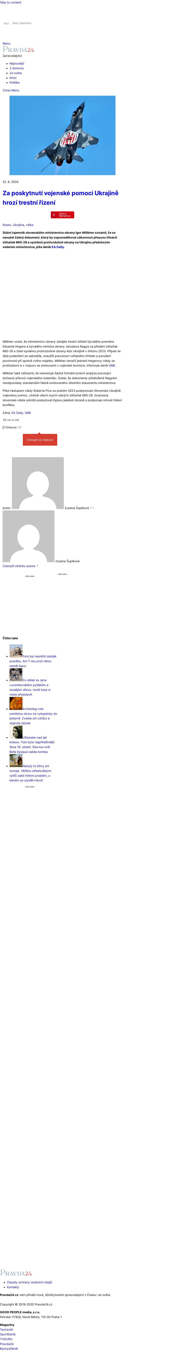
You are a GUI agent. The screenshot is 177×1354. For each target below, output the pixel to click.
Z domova (17, 68)
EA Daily (58, 247)
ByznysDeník (9, 1348)
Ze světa (16, 73)
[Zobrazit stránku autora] (37, 566)
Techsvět (6, 1329)
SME (112, 365)
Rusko (7, 225)
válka (29, 225)
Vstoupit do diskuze (40, 439)
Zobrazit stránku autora (19, 566)
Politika (15, 82)
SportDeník (8, 1334)
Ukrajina (18, 225)
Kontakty (13, 1287)
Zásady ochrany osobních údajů (29, 1282)
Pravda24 (7, 1344)
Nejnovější (17, 63)
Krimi (13, 78)
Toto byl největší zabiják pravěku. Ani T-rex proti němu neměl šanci (33, 661)
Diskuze (13, 427)
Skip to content (10, 2)
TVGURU (6, 1339)
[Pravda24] (18, 51)
